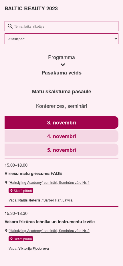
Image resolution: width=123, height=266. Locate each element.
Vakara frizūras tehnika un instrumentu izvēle (50, 221)
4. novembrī (61, 136)
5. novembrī (61, 150)
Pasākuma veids (61, 72)
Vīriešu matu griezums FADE (33, 173)
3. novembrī (61, 122)
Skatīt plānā (21, 190)
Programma (61, 57)
